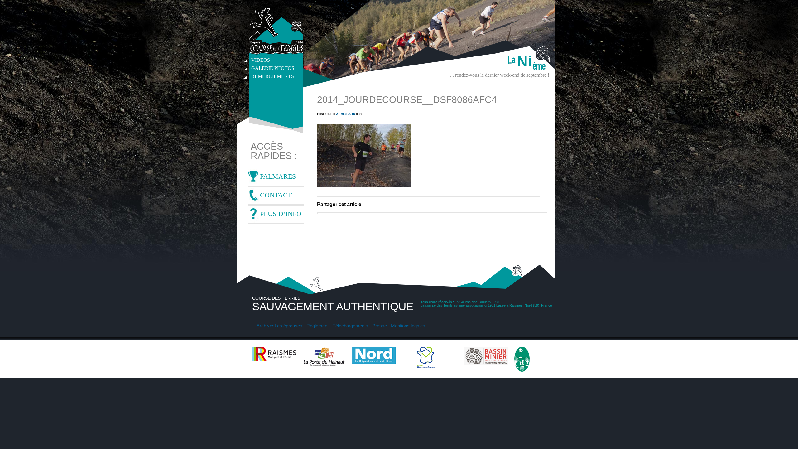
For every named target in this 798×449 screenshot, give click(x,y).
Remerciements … (272, 77)
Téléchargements (350, 325)
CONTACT (276, 195)
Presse (379, 325)
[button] (364, 155)
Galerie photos (272, 68)
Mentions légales (408, 325)
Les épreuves (288, 325)
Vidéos (260, 60)
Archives (266, 325)
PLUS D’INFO (280, 214)
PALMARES (278, 176)
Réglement (317, 325)
